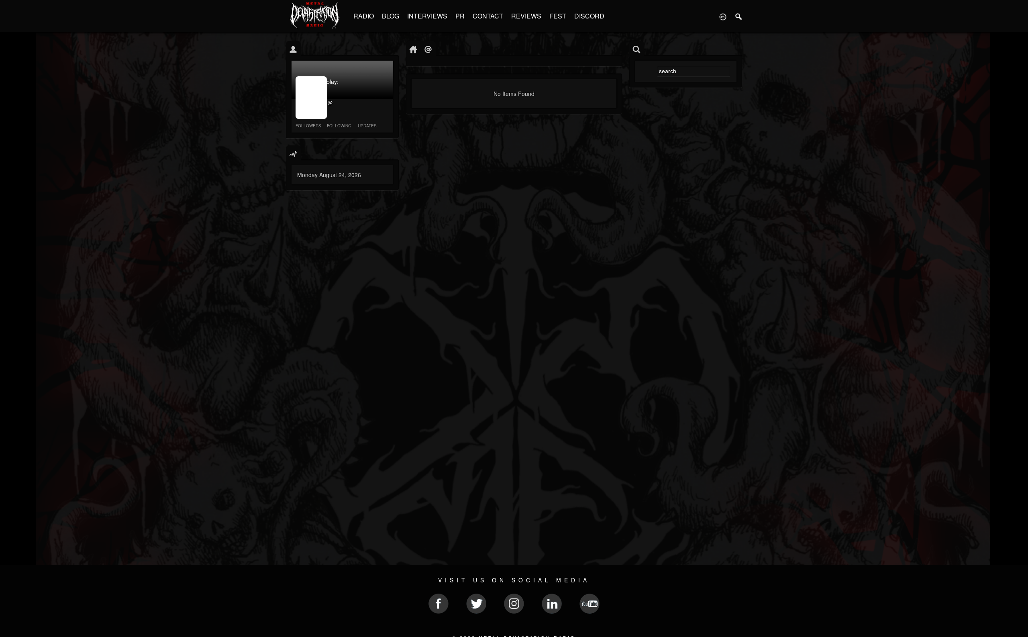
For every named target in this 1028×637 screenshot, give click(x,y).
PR (460, 15)
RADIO (363, 15)
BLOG (390, 15)
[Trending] (293, 153)
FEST (557, 15)
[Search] (739, 16)
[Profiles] (293, 49)
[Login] (723, 16)
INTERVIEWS (427, 15)
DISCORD (589, 15)
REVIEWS (526, 15)
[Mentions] (428, 49)
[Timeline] (413, 49)
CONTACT (488, 15)
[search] (636, 49)
